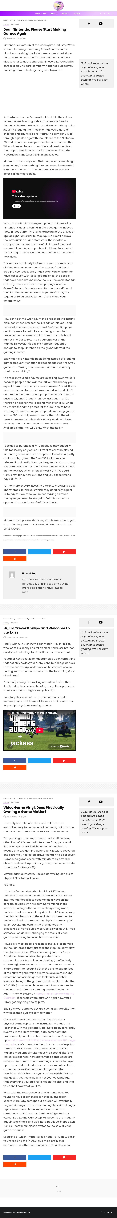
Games (52, 14)
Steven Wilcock (12, 817)
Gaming (6, 24)
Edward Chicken (12, 637)
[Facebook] (100, 13)
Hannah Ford (11, 39)
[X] (104, 13)
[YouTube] (109, 13)
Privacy (77, 14)
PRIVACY (27, 1212)
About (64, 14)
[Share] (14, 551)
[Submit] (14, 558)
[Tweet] (39, 551)
